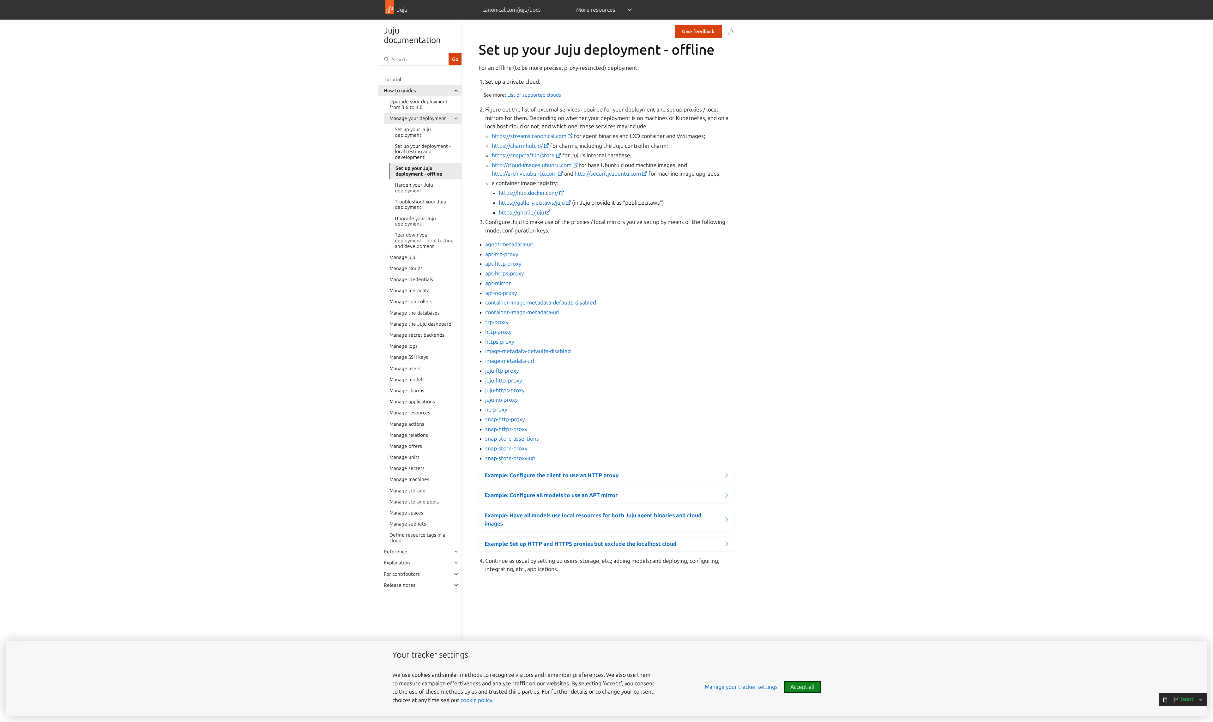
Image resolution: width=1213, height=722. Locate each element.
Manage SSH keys (408, 357)
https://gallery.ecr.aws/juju (532, 203)
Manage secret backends (416, 335)
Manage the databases (414, 313)
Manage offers (405, 446)
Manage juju (403, 257)
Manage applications (412, 401)
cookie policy (476, 700)
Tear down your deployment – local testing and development (424, 240)
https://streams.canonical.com (529, 136)
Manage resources (409, 412)
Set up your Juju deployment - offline (418, 171)
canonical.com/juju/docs (511, 10)
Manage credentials (411, 279)
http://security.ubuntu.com (608, 174)
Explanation (397, 562)
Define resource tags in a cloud (417, 537)
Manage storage (407, 490)
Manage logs (403, 346)
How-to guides (400, 90)
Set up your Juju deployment (413, 132)
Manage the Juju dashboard (420, 324)
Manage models (407, 379)
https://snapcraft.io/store (523, 155)
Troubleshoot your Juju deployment (420, 204)
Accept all (802, 687)
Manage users (404, 368)
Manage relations (408, 435)
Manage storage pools (414, 501)
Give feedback (698, 31)
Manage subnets (407, 523)
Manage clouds (406, 268)
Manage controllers (410, 301)
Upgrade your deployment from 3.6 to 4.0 (418, 104)
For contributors (402, 574)
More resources (595, 10)
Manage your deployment (417, 118)
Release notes (399, 585)
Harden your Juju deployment (414, 187)
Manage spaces (406, 512)
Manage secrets (407, 468)
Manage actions (406, 424)
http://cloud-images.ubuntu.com (531, 165)
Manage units (404, 457)
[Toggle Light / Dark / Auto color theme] (730, 31)
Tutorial (392, 79)
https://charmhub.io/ (517, 146)
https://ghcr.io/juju (521, 212)
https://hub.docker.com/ (528, 193)
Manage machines (409, 479)
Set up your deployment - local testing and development (422, 151)
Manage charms (406, 390)
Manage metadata (409, 290)
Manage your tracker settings (741, 687)
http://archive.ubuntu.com (524, 174)
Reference (395, 551)
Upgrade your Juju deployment (415, 221)
